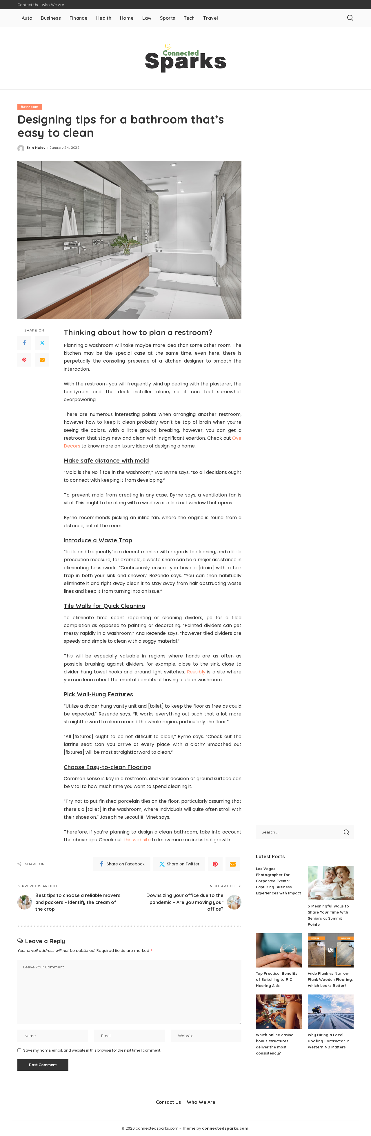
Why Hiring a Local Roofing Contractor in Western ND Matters (329, 1040)
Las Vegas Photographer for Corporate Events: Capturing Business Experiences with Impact (278, 880)
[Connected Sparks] (185, 58)
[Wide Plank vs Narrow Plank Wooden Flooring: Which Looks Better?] (331, 950)
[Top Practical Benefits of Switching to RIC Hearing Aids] (279, 950)
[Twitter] (42, 343)
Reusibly (196, 671)
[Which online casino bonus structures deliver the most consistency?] (279, 1011)
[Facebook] (24, 343)
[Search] (350, 18)
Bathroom (30, 107)
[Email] (42, 360)
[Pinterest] (24, 360)
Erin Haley (36, 148)
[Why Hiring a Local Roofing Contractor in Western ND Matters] (331, 1011)
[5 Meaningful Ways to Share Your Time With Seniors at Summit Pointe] (331, 883)
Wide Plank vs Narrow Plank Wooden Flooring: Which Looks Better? (330, 979)
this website (137, 839)
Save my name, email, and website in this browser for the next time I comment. (92, 1050)
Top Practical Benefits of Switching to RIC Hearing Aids (276, 979)
